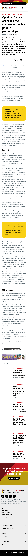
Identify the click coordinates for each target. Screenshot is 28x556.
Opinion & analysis (12, 14)
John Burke (21, 445)
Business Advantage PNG (13, 34)
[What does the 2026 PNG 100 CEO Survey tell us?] (7, 453)
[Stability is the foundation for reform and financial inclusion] (7, 370)
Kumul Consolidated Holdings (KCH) (12, 349)
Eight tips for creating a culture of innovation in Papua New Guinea (19, 407)
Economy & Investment (8, 528)
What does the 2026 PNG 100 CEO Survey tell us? (19, 455)
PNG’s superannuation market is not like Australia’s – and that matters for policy (18, 391)
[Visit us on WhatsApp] (10, 496)
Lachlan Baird (22, 397)
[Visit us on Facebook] (6, 496)
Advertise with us (5, 512)
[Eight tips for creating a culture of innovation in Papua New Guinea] (7, 404)
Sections (20, 14)
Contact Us (4, 518)
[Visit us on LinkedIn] (2, 496)
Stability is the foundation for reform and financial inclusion (19, 373)
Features (4, 14)
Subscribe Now (14, 478)
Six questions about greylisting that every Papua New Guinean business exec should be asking (19, 439)
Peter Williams (23, 411)
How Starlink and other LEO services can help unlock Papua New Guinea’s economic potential (19, 422)
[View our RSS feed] (14, 496)
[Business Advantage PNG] (9, 8)
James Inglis (22, 427)
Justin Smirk (22, 458)
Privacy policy (4, 520)
